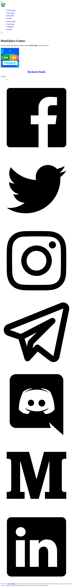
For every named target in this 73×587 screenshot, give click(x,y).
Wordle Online (11, 583)
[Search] (1, 33)
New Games (10, 13)
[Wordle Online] (3, 7)
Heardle (9, 18)
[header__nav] (1, 2)
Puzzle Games (11, 10)
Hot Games (10, 15)
